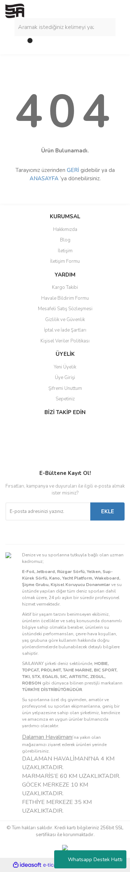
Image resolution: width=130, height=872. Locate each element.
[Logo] (14, 10)
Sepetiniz (65, 399)
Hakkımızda (65, 229)
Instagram (29, 442)
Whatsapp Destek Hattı (95, 859)
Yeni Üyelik (65, 367)
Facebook (29, 427)
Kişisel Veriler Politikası (65, 341)
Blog (65, 240)
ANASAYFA (44, 178)
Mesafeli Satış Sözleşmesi (65, 309)
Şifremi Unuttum (65, 388)
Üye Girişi (65, 377)
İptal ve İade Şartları (65, 330)
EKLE (107, 511)
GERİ (73, 170)
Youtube (29, 458)
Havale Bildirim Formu (65, 298)
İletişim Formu (65, 261)
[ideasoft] (27, 865)
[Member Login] (13, 43)
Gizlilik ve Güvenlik (65, 319)
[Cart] (27, 43)
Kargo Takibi (65, 287)
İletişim (65, 251)
